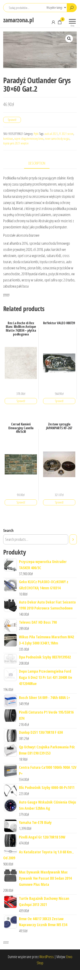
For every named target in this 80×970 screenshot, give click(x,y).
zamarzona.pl (18, 20)
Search (8, 530)
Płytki (36, 134)
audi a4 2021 (51, 134)
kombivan (8, 139)
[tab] (40, 163)
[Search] (73, 539)
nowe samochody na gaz (57, 139)
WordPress (46, 956)
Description (36, 163)
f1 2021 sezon (66, 134)
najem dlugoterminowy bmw (29, 139)
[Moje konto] (53, 22)
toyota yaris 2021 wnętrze (16, 143)
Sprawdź (12, 120)
